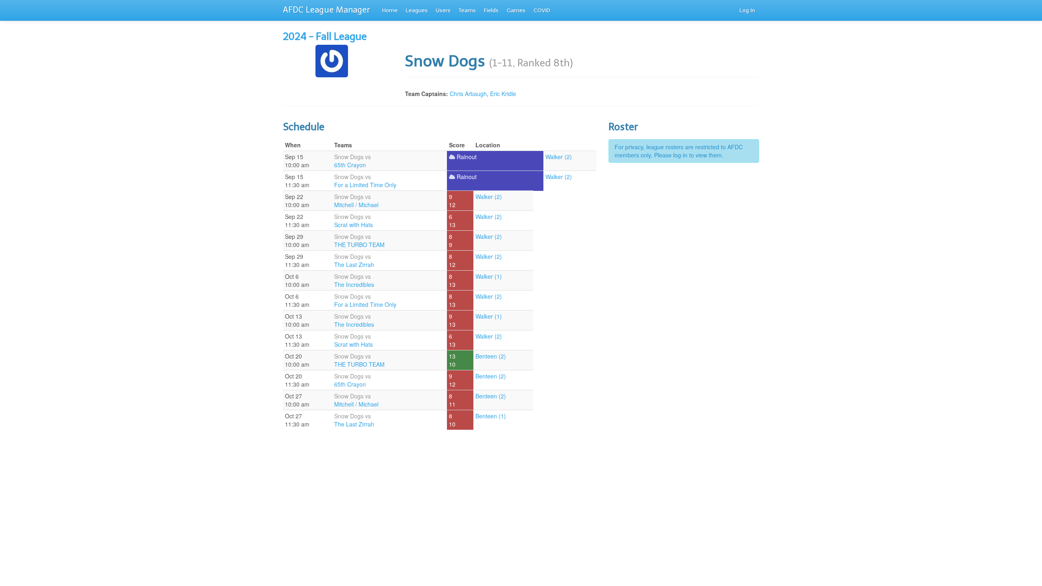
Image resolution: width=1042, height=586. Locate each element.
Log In (747, 10)
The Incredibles (354, 284)
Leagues (417, 10)
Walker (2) (558, 157)
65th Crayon (350, 165)
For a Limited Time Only (365, 185)
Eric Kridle (503, 94)
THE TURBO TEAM (359, 245)
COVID (542, 10)
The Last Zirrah (354, 264)
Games (516, 10)
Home (390, 10)
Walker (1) (488, 276)
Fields (491, 10)
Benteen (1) (490, 416)
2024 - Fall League (325, 36)
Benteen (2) (490, 356)
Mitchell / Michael (356, 205)
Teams (467, 10)
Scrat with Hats (353, 225)
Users (443, 10)
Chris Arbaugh (468, 94)
